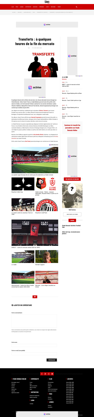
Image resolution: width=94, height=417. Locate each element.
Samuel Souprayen (36, 117)
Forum (31, 382)
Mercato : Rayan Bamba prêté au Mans (72, 93)
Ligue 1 (47, 6)
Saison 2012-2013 (69, 396)
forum (59, 6)
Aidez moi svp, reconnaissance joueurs (71, 232)
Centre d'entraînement (52, 389)
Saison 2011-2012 (69, 394)
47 (67, 82)
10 (67, 114)
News (31, 389)
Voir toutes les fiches (72, 214)
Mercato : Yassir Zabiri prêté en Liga (71, 100)
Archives (35, 6)
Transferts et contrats (42, 12)
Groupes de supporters (34, 395)
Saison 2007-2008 (70, 387)
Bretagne (53, 6)
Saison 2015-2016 (69, 401)
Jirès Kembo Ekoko (38, 134)
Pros (17, 6)
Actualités (50, 407)
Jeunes (21, 6)
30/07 (63, 91)
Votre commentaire (17, 312)
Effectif (49, 397)
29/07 (63, 98)
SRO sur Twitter (33, 387)
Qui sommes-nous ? (16, 382)
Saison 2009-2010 (27, 12)
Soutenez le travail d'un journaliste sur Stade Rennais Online (72, 127)
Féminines (41, 6)
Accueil (14, 12)
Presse (13, 387)
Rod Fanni (28, 141)
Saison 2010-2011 (69, 392)
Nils (29, 47)
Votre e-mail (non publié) (18, 350)
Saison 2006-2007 (70, 385)
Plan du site (14, 389)
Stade (49, 387)
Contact (13, 385)
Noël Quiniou (72, 210)
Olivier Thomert (43, 110)
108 (68, 91)
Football (31, 403)
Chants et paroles (33, 397)
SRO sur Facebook (33, 385)
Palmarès (50, 385)
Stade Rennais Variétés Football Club (71, 226)
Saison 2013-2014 (69, 397)
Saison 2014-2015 (69, 399)
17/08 (63, 82)
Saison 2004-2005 (70, 382)
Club (13, 6)
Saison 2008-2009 (70, 389)
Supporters (28, 6)
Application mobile (15, 392)
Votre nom (14, 342)
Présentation (50, 382)
